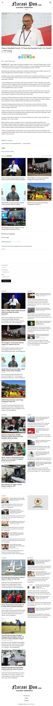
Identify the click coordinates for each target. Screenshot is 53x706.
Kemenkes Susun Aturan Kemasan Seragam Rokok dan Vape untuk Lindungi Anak (43, 586)
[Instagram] (28, 57)
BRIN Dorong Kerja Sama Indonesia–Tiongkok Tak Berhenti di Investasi (43, 294)
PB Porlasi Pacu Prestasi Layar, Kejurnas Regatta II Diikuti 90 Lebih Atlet (13, 578)
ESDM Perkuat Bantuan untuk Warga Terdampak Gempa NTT (12, 400)
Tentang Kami (26, 695)
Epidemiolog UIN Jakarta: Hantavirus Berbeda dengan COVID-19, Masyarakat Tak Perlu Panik (43, 573)
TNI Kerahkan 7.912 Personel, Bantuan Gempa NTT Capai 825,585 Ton (12, 343)
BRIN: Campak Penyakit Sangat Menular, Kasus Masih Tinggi (42, 597)
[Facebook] (19, 57)
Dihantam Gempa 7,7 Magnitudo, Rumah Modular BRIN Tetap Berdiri (43, 309)
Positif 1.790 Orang (26, 143)
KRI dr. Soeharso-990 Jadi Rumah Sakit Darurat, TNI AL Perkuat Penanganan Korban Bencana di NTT (12, 458)
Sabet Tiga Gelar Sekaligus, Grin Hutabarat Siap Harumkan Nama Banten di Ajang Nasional (43, 453)
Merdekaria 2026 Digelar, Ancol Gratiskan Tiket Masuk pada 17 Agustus (42, 430)
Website (2, 274)
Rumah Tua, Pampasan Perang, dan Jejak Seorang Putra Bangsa (43, 441)
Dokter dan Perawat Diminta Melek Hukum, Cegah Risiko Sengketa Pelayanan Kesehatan (43, 561)
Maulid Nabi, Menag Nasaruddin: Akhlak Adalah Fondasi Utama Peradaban (13, 369)
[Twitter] (22, 57)
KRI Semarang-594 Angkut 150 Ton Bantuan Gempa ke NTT (11, 485)
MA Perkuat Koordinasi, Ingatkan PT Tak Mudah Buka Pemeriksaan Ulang (12, 228)
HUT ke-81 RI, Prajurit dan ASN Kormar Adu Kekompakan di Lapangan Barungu (42, 418)
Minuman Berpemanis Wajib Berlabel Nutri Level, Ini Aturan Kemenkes (43, 608)
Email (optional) (4, 269)
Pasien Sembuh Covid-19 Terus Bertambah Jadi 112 (11, 143)
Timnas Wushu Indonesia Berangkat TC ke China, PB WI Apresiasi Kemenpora (12, 605)
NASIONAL (10, 140)
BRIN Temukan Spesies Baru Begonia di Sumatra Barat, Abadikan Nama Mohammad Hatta (43, 322)
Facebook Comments (16, 241)
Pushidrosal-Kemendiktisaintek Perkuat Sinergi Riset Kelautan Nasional (42, 335)
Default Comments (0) (6, 241)
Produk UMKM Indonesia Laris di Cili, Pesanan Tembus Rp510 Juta (17, 533)
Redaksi (26, 698)
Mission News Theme (22, 704)
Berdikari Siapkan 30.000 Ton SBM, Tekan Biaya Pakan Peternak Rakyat (17, 499)
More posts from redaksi (7, 151)
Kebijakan (26, 700)
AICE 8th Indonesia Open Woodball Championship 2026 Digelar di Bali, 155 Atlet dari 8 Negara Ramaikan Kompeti (12, 636)
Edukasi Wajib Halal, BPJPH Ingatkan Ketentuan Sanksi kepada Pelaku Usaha (17, 546)
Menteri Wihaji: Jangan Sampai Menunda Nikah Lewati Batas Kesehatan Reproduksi (13, 312)
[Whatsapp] (25, 57)
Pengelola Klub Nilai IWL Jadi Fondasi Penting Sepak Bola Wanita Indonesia (12, 668)
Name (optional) (4, 265)
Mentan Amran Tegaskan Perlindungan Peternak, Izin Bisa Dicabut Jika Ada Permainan (17, 511)
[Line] (30, 57)
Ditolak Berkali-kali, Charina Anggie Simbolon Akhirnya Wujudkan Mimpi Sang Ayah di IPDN (43, 463)
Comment (3, 249)
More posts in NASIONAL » (47, 155)
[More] (33, 57)
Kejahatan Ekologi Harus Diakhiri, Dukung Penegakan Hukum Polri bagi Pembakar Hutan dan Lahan (12, 436)
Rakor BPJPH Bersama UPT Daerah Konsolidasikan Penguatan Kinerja (17, 522)
